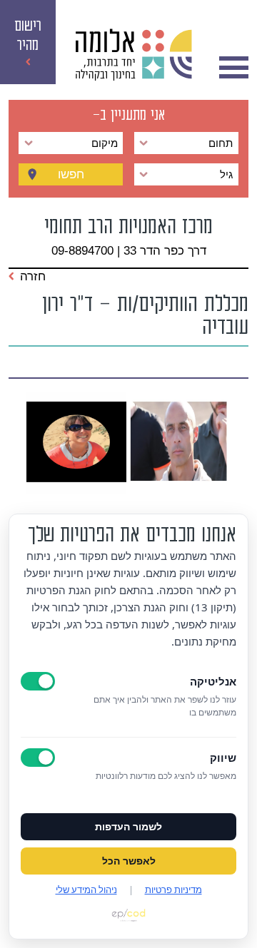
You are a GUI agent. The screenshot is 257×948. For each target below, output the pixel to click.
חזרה (33, 276)
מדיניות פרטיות (173, 889)
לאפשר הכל (129, 861)
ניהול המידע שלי (86, 889)
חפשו (71, 174)
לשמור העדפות (128, 826)
